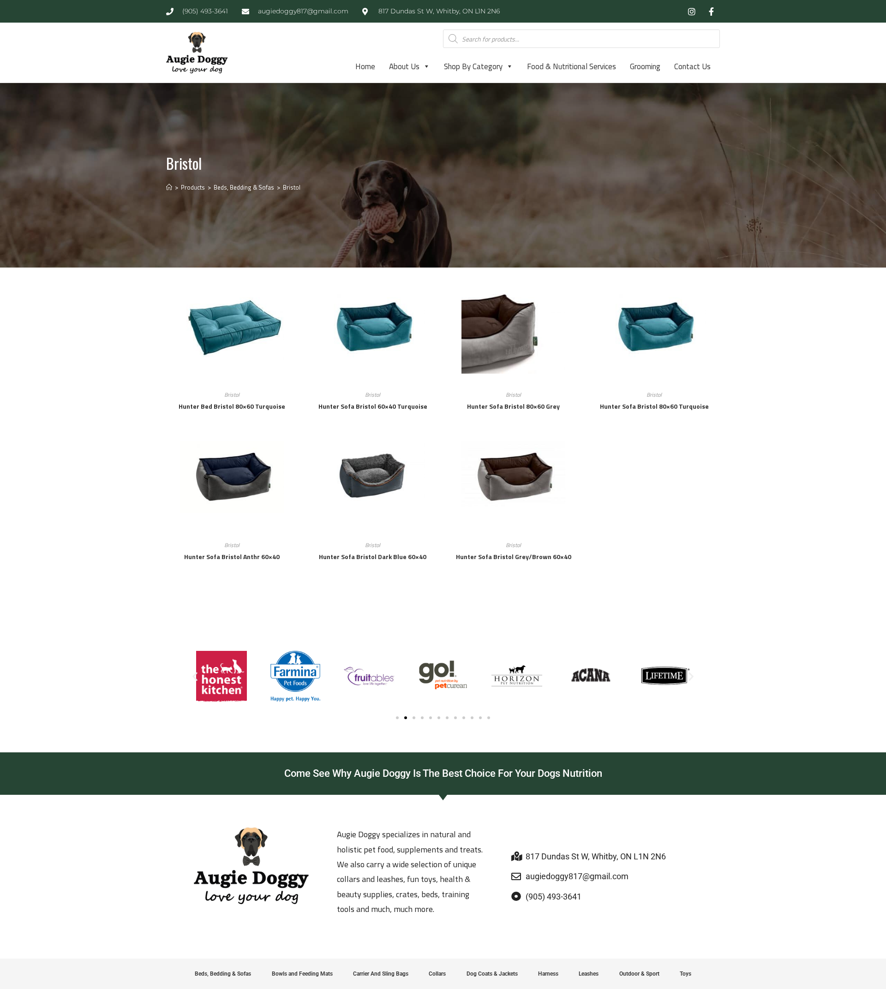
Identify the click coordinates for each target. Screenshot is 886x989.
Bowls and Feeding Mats (302, 974)
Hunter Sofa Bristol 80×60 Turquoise (654, 406)
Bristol (291, 187)
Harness (548, 974)
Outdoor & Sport (639, 974)
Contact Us (692, 66)
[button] (195, 676)
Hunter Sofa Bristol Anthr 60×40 (232, 556)
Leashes (589, 974)
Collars (437, 974)
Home (365, 66)
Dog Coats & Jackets (492, 974)
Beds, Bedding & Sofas (223, 974)
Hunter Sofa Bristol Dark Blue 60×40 (372, 556)
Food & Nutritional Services (571, 66)
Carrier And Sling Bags (380, 974)
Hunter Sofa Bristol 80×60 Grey (513, 406)
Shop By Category (473, 66)
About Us (404, 66)
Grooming (645, 66)
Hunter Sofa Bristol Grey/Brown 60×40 (513, 556)
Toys (685, 974)
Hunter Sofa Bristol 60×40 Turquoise (372, 406)
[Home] (169, 187)
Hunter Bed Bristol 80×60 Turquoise (232, 406)
